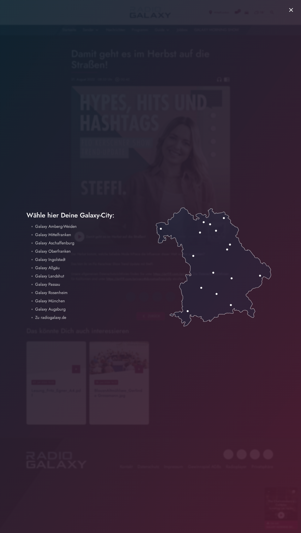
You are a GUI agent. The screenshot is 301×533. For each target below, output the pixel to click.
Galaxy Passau (47, 284)
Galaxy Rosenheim (51, 293)
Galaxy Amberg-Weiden (56, 226)
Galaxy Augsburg (50, 309)
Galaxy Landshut (49, 276)
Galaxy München (50, 301)
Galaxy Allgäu (47, 268)
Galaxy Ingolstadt (50, 260)
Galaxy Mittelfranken (53, 235)
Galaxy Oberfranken (53, 251)
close (291, 10)
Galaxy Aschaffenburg (54, 243)
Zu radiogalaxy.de (50, 318)
